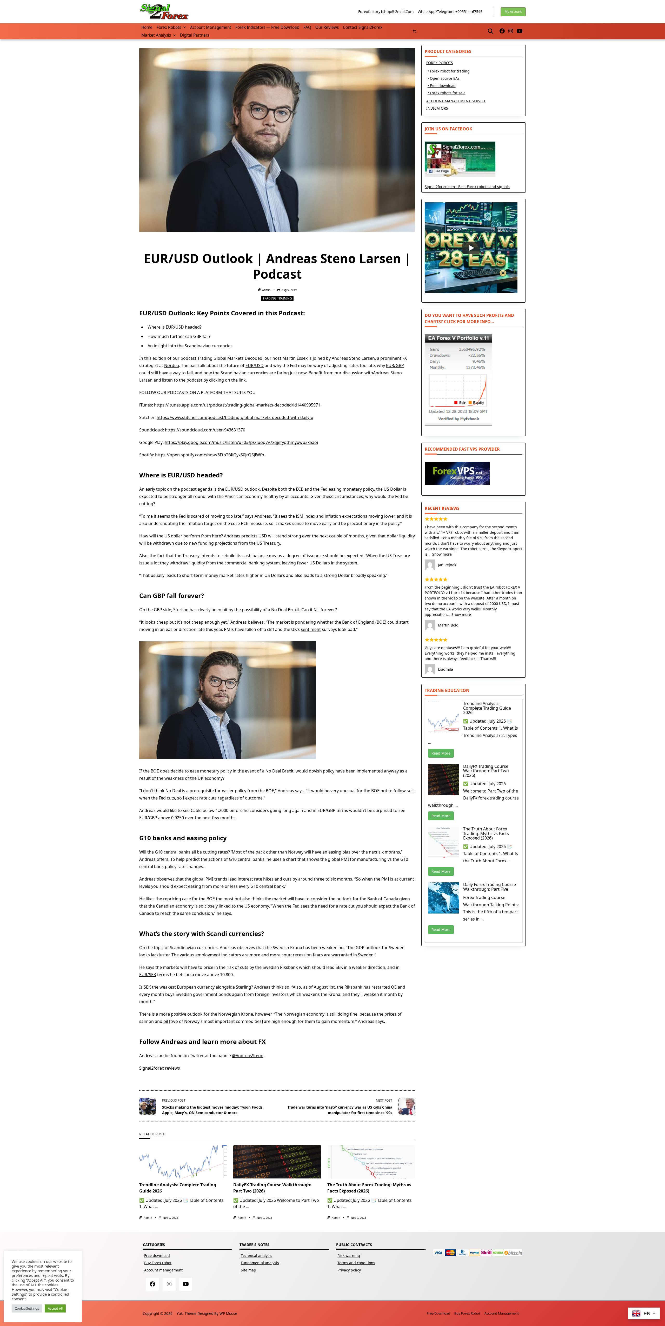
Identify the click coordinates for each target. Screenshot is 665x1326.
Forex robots (169, 27)
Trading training (277, 298)
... (156, 1206)
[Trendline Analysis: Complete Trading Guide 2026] (183, 1161)
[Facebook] (502, 31)
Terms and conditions (356, 1262)
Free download (157, 1255)
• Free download (442, 85)
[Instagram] (510, 31)
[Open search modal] (490, 31)
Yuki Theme (186, 1313)
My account (513, 11)
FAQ (307, 27)
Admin (266, 290)
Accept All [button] (55, 1308)
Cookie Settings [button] (27, 1308)
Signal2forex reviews (159, 1068)
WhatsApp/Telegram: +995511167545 (450, 11)
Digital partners (194, 35)
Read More (440, 753)
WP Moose (228, 1313)
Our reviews (327, 27)
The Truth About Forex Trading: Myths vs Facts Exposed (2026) (486, 833)
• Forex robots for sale (447, 92)
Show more (442, 554)
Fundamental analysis (260, 1262)
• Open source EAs (444, 78)
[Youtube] (520, 31)
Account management (210, 27)
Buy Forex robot (157, 1262)
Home (146, 27)
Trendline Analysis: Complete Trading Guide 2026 (487, 708)
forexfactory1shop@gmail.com (386, 11)
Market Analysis (156, 35)
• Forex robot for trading (449, 71)
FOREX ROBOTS (439, 62)
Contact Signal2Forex (362, 27)
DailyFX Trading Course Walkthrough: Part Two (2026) (486, 770)
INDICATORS (437, 108)
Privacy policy (349, 1270)
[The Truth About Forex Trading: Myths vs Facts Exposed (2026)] (371, 1161)
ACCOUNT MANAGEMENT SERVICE (456, 100)
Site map (248, 1270)
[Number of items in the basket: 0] (414, 31)
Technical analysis (256, 1255)
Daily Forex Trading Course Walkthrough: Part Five (489, 887)
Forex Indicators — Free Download (267, 27)
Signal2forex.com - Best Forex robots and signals (467, 186)
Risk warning (348, 1255)
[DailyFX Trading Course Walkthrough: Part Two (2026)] (277, 1161)
